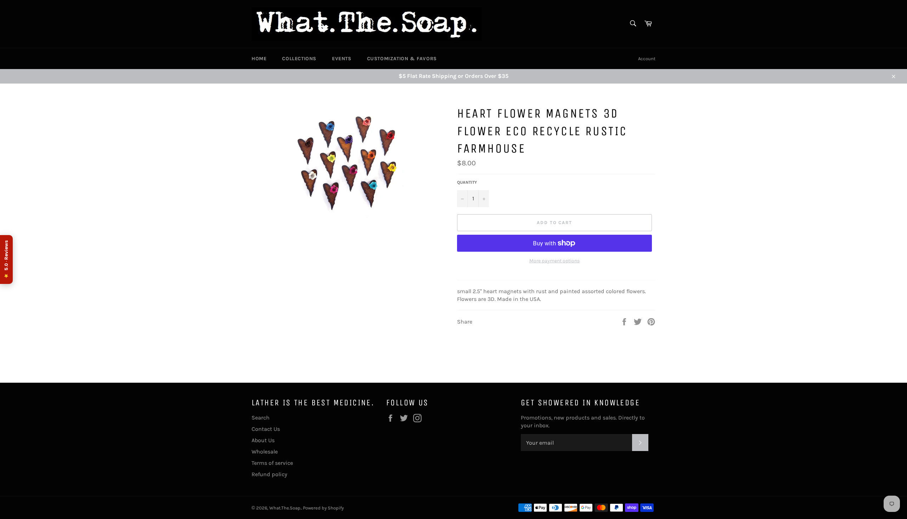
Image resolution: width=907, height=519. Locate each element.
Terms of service (272, 463)
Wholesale (265, 451)
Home (259, 59)
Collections (299, 59)
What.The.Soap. (285, 508)
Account (646, 58)
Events (341, 59)
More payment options (554, 261)
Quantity (467, 182)
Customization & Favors (402, 59)
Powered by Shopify (323, 508)
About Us (263, 440)
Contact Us (266, 429)
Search (261, 417)
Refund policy (269, 474)
